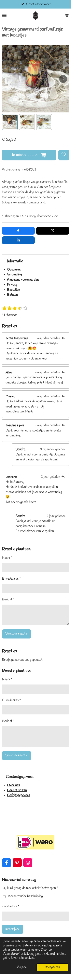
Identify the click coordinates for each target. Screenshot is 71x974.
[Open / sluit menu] (4, 15)
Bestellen (13, 290)
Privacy (12, 284)
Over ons (13, 785)
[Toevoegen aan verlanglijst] (63, 155)
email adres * (10, 906)
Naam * (7, 558)
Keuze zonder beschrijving (25, 896)
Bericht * (8, 599)
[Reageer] (63, 338)
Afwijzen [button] (21, 967)
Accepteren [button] (52, 967)
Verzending (14, 274)
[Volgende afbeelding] (63, 79)
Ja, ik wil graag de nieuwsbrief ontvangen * (30, 888)
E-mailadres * (11, 578)
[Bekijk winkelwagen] (66, 15)
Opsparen (14, 269)
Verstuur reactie (16, 633)
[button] (10, 122)
